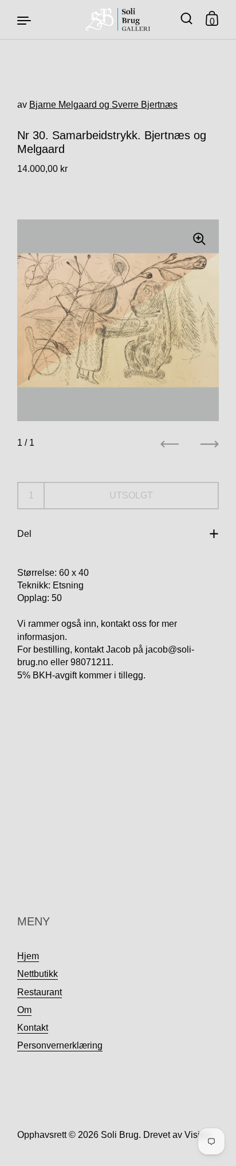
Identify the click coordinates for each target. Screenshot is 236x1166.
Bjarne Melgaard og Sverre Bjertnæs (103, 104)
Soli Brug (120, 1135)
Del (24, 534)
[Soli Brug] (118, 19)
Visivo (197, 1135)
